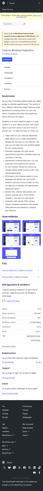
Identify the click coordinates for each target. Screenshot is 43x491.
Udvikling (7, 83)
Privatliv (5, 417)
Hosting (5, 414)
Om (3, 406)
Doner (26, 431)
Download (7, 59)
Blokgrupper (27, 417)
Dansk (9, 462)
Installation (8, 78)
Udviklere (5, 431)
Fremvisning (27, 406)
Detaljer (7, 67)
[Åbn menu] (39, 3)
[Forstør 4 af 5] (38, 236)
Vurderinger (8, 73)
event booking (35, 340)
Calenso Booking (10, 54)
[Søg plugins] (24, 24)
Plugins (25, 414)
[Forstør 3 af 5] (18, 236)
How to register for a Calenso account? (17, 270)
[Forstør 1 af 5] (18, 223)
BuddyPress (7, 453)
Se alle (38, 362)
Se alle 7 (38, 331)
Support (7, 89)
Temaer (25, 410)
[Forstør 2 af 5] (38, 223)
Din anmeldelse (8, 362)
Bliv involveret (28, 424)
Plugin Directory (7, 9)
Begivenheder (28, 428)
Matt (5, 446)
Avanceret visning (9, 346)
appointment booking (33, 336)
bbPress (6, 449)
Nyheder (5, 410)
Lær (3, 424)
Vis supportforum (8, 378)
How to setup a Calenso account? (15, 277)
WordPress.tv (8, 435)
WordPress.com (9, 442)
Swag (26, 435)
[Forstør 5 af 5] (18, 250)
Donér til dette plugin (10, 393)
